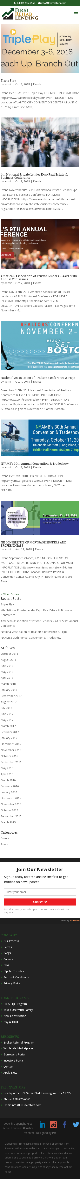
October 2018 (9, 653)
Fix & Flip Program (15, 1004)
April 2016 (7, 774)
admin (8, 84)
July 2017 (6, 708)
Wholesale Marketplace (18, 1048)
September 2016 (11, 762)
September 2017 (11, 696)
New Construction (14, 1016)
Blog (6, 965)
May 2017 (7, 720)
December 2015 (11, 798)
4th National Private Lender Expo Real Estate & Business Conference (34, 176)
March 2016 (8, 780)
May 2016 (7, 768)
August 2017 (9, 702)
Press (4, 844)
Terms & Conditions (16, 977)
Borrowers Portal (14, 1054)
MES (54, 1133)
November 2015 (11, 804)
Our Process (11, 941)
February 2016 (10, 786)
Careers (8, 959)
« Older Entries (10, 594)
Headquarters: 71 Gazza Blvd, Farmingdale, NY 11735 (37, 1093)
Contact (8, 1066)
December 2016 (11, 744)
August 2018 (9, 660)
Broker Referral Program (19, 1042)
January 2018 (9, 690)
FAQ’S (7, 953)
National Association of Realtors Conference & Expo (38, 378)
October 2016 (9, 756)
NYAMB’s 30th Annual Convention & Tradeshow (35, 463)
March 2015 (8, 822)
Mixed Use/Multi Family (18, 1010)
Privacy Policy (12, 983)
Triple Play (8, 80)
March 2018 (8, 684)
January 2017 (9, 738)
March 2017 (8, 726)
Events (37, 84)
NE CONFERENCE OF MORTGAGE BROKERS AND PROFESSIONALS (33, 544)
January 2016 (9, 792)
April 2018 (7, 678)
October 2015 (9, 810)
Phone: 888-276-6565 (16, 1099)
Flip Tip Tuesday (13, 971)
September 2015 (11, 816)
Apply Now (10, 1072)
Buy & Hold (10, 1022)
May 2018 (7, 672)
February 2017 (10, 732)
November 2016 (11, 750)
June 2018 (7, 666)
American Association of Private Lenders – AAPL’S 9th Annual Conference (39, 277)
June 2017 (7, 714)
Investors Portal (13, 1060)
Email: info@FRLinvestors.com (22, 1105)
